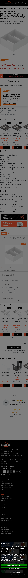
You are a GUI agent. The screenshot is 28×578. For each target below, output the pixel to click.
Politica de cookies (16, 557)
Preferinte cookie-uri (14, 572)
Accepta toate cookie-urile (14, 565)
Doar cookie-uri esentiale (14, 568)
